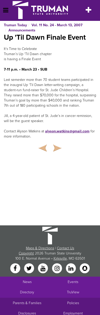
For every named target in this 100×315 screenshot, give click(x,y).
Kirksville (60, 258)
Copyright (26, 253)
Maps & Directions (40, 248)
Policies (73, 303)
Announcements (21, 30)
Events (73, 282)
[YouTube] (44, 268)
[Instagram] (57, 268)
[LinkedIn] (71, 268)
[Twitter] (29, 268)
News (27, 282)
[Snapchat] (84, 268)
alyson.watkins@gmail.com (67, 131)
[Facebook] (16, 268)
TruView (73, 292)
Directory (27, 292)
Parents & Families (27, 303)
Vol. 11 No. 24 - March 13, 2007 (57, 25)
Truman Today (15, 25)
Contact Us (65, 248)
